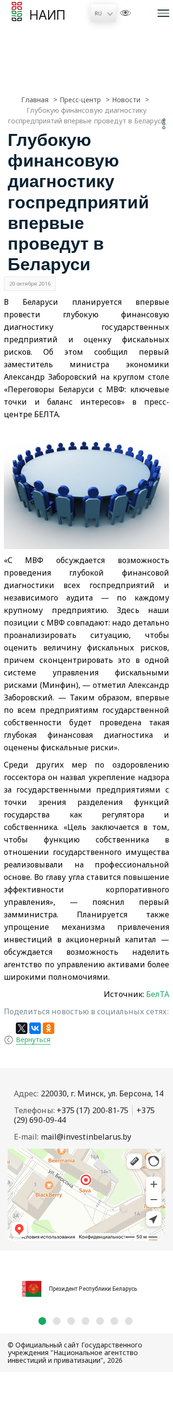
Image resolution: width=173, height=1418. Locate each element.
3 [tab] (71, 1321)
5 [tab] (100, 1321)
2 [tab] (57, 1321)
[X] (21, 1028)
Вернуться (33, 1039)
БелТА (157, 994)
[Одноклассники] (48, 1028)
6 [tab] (114, 1321)
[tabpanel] (86, 1284)
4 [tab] (85, 1321)
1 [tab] (42, 1321)
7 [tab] (129, 1321)
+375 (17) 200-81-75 (93, 1110)
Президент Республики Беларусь (93, 1289)
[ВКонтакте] (35, 1028)
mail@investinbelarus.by (86, 1136)
